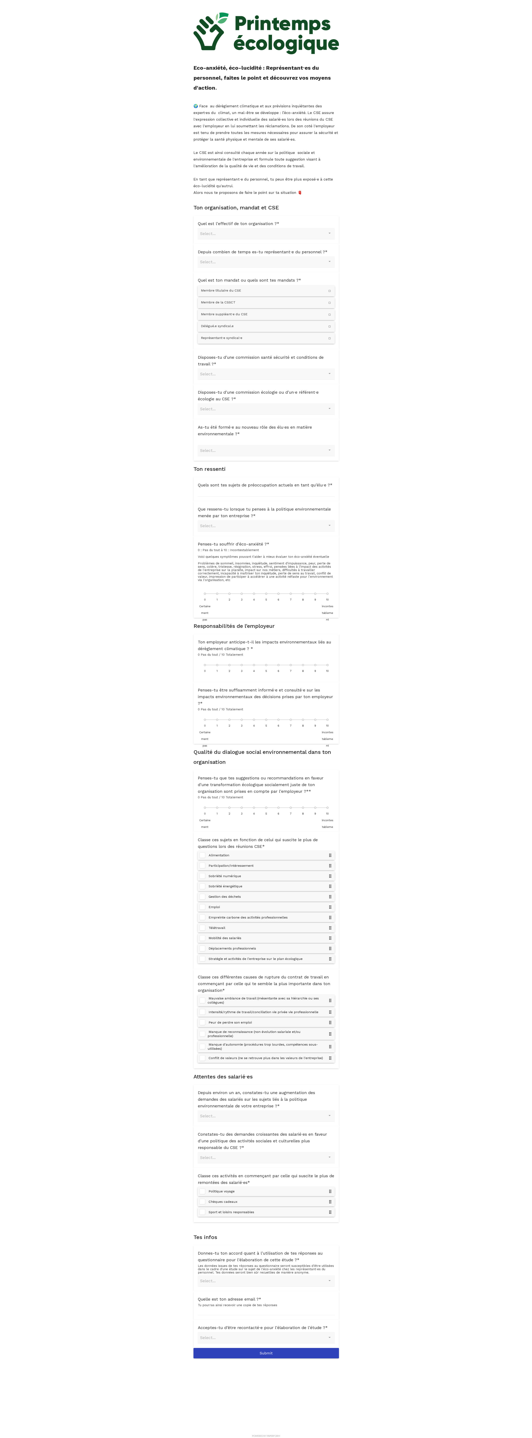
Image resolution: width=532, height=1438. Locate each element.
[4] (254, 594)
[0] (205, 665)
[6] (278, 594)
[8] (303, 594)
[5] (266, 594)
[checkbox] (266, 291)
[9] (315, 594)
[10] (327, 665)
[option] (266, 855)
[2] (229, 594)
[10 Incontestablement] (327, 594)
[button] (330, 855)
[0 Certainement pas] (205, 594)
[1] (217, 594)
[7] (291, 594)
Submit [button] (266, 1353)
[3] (242, 594)
